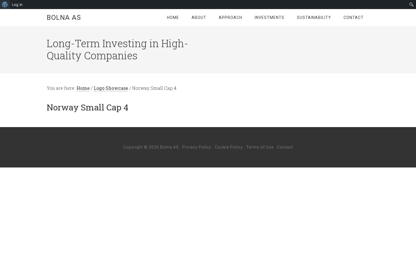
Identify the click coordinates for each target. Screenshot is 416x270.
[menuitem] (5, 4)
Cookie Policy (229, 147)
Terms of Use (260, 147)
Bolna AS (64, 17)
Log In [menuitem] (17, 4)
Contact (285, 147)
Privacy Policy (196, 147)
